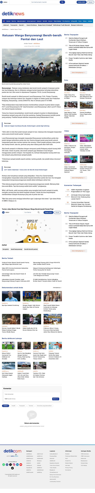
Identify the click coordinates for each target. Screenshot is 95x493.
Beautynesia (84, 460)
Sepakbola (29, 467)
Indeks (90, 21)
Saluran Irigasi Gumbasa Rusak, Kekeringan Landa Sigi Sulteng (26, 126)
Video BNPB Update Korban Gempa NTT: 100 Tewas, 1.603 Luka (86, 169)
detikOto (28, 470)
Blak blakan (57, 21)
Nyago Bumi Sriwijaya (45, 25)
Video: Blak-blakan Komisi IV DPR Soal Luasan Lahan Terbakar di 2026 (86, 148)
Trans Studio (53, 467)
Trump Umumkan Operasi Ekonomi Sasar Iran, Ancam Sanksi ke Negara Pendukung (81, 204)
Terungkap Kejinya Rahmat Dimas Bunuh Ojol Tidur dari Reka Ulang (80, 54)
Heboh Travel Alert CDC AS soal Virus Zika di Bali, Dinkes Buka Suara (23, 375)
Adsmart (6, 25)
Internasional (31, 21)
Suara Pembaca (32, 25)
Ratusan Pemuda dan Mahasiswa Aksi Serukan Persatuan (86, 96)
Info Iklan (67, 465)
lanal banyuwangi (16, 249)
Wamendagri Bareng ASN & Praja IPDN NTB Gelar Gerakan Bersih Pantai (46, 263)
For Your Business (54, 477)
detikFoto (39, 467)
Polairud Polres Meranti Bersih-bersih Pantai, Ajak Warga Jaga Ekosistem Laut (15, 263)
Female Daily (84, 463)
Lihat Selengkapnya (77, 72)
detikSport (29, 465)
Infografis (74, 21)
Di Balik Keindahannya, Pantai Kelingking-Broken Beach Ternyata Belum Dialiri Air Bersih (47, 280)
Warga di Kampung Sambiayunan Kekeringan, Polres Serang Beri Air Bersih (47, 269)
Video (85, 21)
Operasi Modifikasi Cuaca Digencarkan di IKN (86, 114)
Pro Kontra (66, 21)
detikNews (5, 29)
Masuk (90, 2)
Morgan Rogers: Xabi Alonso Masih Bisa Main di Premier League (31, 307)
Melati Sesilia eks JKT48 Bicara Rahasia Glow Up (30, 329)
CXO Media (84, 465)
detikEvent (52, 460)
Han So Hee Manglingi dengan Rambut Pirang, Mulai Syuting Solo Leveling (24, 355)
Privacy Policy (69, 467)
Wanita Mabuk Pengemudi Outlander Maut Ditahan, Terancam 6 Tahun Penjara (78, 40)
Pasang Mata (53, 456)
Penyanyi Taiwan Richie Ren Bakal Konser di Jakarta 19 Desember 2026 (55, 355)
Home (8, 21)
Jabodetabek (21, 21)
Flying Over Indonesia (55, 474)
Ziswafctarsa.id (54, 472)
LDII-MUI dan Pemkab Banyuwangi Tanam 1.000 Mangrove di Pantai (46, 274)
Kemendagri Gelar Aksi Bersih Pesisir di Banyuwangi (14, 274)
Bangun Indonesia (77, 25)
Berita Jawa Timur (16, 29)
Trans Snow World (54, 465)
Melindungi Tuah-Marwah (61, 25)
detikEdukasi (29, 456)
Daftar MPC (81, 2)
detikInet (28, 460)
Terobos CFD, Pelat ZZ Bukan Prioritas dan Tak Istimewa (39, 375)
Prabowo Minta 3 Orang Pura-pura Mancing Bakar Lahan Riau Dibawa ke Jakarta (53, 330)
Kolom (50, 21)
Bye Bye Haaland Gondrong (10, 305)
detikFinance (29, 458)
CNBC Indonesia (85, 456)
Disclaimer (68, 470)
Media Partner (69, 463)
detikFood (39, 456)
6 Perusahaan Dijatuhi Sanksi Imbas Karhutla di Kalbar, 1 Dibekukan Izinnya (79, 65)
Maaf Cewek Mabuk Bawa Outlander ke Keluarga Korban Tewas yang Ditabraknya (51, 308)
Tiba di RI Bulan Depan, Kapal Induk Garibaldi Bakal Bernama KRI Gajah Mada (81, 47)
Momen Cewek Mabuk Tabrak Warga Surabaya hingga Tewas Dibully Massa (11, 330)
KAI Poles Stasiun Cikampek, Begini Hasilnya (7, 375)
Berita (14, 21)
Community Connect (55, 481)
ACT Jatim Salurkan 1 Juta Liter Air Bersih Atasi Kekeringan (25, 170)
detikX (45, 21)
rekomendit (53, 479)
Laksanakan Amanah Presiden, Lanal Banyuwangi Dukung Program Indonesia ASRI (16, 280)
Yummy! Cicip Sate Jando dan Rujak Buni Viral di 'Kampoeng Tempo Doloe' (39, 355)
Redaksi (67, 454)
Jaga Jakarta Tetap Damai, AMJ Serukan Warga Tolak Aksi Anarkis (70, 115)
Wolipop (39, 460)
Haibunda (83, 458)
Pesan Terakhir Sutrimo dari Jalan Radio (80, 59)
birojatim (6, 249)
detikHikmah (40, 470)
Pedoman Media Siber (71, 456)
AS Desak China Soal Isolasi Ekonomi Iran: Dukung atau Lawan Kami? (80, 197)
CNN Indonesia (85, 454)
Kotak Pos (68, 460)
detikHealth (40, 458)
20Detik (39, 465)
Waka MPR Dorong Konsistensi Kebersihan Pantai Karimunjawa (15, 269)
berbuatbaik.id (53, 454)
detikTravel (40, 454)
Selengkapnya (57, 287)
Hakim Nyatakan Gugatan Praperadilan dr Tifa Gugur (80, 190)
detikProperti (29, 472)
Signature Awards (54, 463)
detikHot (28, 463)
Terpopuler (14, 25)
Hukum (39, 21)
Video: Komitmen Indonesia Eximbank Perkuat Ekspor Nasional (70, 169)
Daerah (21, 25)
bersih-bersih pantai (31, 249)
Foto (80, 21)
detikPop (39, 472)
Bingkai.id (52, 470)
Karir (66, 458)
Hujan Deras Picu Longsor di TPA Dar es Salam (70, 96)
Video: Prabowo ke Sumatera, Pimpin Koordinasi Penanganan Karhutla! (70, 149)
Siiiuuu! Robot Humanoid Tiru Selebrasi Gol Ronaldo (6, 355)
